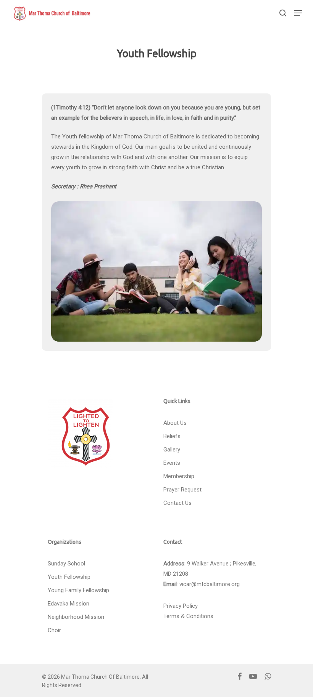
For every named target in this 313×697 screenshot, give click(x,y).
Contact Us (177, 502)
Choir (54, 630)
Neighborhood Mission (76, 616)
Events (171, 462)
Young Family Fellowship (78, 590)
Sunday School (66, 563)
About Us (175, 422)
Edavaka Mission (68, 603)
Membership (178, 476)
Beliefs (172, 436)
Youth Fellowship (69, 576)
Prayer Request (182, 489)
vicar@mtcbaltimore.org (209, 584)
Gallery (171, 449)
